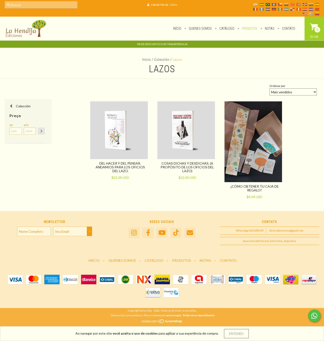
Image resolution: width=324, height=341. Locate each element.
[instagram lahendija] (134, 233)
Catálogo (226, 28)
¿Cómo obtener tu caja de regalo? (254, 188)
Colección (161, 60)
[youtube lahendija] (162, 233)
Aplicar (41, 131)
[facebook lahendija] (148, 233)
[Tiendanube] (162, 322)
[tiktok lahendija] (176, 233)
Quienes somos (200, 28)
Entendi (236, 334)
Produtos (249, 28)
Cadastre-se (159, 4)
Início (177, 28)
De (11, 125)
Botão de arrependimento (199, 315)
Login (173, 4)
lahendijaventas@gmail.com (286, 230)
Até (26, 125)
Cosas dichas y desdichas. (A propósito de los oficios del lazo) (187, 167)
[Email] (190, 233)
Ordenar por (277, 86)
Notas (269, 28)
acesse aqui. (173, 315)
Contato (288, 28)
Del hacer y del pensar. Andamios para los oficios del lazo (120, 167)
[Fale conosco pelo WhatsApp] (314, 316)
